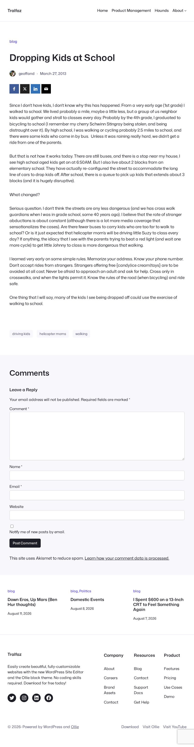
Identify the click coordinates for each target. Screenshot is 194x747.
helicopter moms (53, 333)
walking (81, 333)
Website (16, 506)
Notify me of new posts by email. (37, 531)
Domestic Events (87, 599)
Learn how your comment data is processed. (127, 558)
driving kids (21, 333)
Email (15, 486)
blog (13, 41)
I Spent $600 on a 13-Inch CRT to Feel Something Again (158, 604)
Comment (19, 408)
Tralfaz (15, 10)
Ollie (75, 726)
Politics (85, 590)
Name (15, 466)
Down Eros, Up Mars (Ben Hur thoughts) (32, 602)
